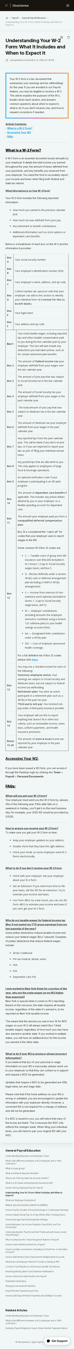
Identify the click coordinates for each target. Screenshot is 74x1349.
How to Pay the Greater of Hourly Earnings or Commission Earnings (37, 1210)
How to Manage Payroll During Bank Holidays (27, 1219)
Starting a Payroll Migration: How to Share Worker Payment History (36, 1328)
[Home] (6, 5)
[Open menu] (68, 5)
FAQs (10, 136)
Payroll (15, 18)
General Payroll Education (34, 18)
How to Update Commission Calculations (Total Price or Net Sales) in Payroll (36, 1251)
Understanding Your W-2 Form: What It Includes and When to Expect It (34, 23)
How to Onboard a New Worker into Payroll (26, 1276)
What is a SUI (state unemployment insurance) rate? (29, 1183)
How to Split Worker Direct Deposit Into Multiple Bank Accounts (35, 1257)
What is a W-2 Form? (19, 128)
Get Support (59, 1340)
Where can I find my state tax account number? (27, 1178)
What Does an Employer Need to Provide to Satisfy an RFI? (33, 1261)
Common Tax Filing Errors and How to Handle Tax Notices (33, 1266)
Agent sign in (38, 1342)
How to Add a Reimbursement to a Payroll (25, 1244)
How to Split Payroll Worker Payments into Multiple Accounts (34, 1295)
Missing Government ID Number (20, 1286)
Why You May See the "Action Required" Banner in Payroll (32, 1239)
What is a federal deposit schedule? (22, 1173)
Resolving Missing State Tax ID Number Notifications (30, 1271)
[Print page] (61, 37)
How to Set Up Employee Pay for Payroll (24, 1187)
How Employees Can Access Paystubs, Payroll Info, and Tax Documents (33, 1226)
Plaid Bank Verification (16, 1281)
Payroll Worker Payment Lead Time (22, 1291)
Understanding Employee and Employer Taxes (27, 1156)
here (35, 659)
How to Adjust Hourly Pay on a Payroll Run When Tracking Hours (35, 1214)
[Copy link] (68, 37)
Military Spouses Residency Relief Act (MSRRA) (26, 1205)
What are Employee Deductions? (21, 1200)
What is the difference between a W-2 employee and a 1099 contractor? (33, 1162)
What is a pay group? (15, 1168)
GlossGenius (21, 5)
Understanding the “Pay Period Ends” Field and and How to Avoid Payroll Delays (36, 1233)
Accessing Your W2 (19, 132)
